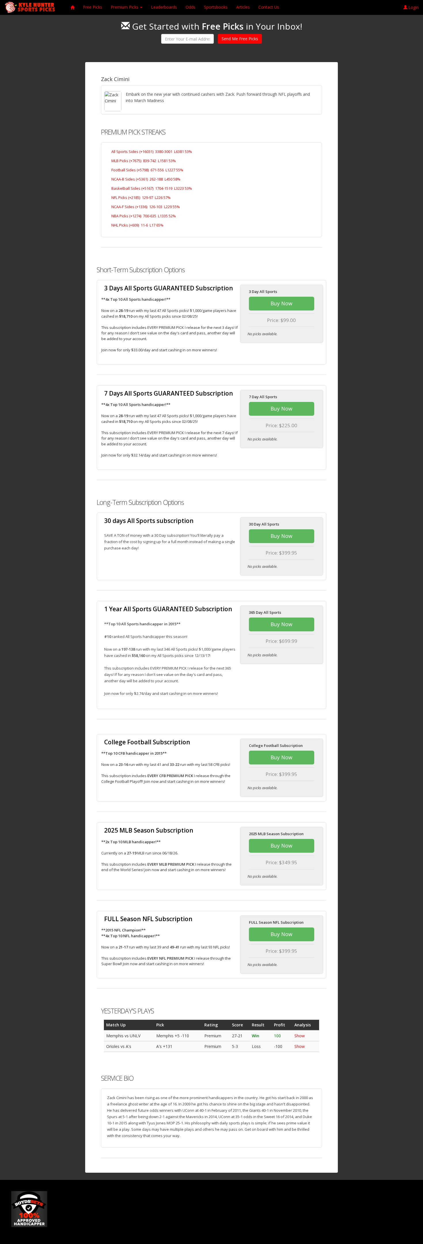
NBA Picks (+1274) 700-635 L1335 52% (143, 215)
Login (413, 7)
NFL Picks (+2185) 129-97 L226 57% (141, 197)
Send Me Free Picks (240, 38)
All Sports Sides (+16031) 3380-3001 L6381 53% (151, 151)
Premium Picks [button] (125, 7)
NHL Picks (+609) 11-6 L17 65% (137, 225)
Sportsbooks (216, 7)
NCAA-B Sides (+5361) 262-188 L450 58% (145, 179)
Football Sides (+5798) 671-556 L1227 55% (147, 169)
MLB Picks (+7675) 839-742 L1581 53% (143, 160)
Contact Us (268, 7)
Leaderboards (164, 7)
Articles (243, 7)
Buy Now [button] (281, 303)
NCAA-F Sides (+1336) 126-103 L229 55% (145, 206)
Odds (190, 7)
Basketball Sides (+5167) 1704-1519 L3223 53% (151, 188)
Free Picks (92, 7)
